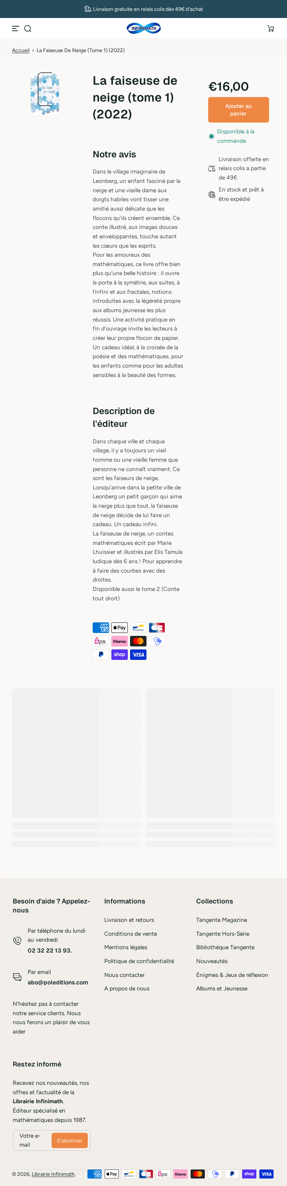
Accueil (21, 50)
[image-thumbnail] (49, 89)
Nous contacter (124, 974)
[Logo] (143, 28)
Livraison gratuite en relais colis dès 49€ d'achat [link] (148, 9)
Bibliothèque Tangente (225, 947)
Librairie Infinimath (53, 1174)
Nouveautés (212, 961)
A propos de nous (126, 988)
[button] (27, 28)
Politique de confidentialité (139, 961)
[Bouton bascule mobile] (16, 28)
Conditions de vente (130, 933)
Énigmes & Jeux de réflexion (232, 974)
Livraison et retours (129, 919)
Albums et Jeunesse (221, 988)
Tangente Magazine (221, 919)
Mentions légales (125, 947)
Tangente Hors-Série (222, 933)
